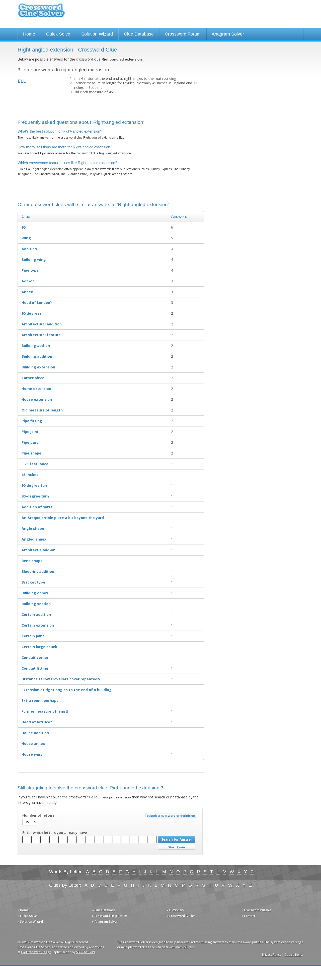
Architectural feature (41, 334)
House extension (37, 399)
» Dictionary (175, 910)
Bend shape (32, 560)
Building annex (35, 593)
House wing (32, 754)
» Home (23, 910)
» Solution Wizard (30, 921)
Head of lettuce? (37, 722)
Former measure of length (45, 711)
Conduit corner (35, 657)
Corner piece (33, 377)
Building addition (37, 356)
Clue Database (139, 34)
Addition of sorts (37, 507)
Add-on (28, 281)
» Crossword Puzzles (256, 910)
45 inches (30, 474)
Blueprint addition (38, 571)
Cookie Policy (293, 954)
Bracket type (33, 582)
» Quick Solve (27, 916)
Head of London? (37, 302)
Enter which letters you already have (54, 832)
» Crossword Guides (181, 916)
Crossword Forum (183, 34)
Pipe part (30, 442)
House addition (35, 732)
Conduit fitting (35, 668)
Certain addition (36, 614)
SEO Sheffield (85, 952)
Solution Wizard (97, 34)
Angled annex (34, 539)
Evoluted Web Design (36, 952)
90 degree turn (35, 485)
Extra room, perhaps (40, 700)
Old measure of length (42, 410)
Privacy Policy (271, 954)
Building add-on (36, 345)
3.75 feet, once (35, 463)
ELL (22, 81)
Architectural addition (42, 324)
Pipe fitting (32, 420)
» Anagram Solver (105, 921)
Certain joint (33, 636)
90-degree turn (35, 496)
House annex (33, 743)
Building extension (38, 367)
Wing (26, 238)
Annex (27, 291)
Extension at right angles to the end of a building (67, 689)
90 (24, 227)
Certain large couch (39, 646)
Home (29, 34)
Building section (36, 603)
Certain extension (38, 625)
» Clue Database (103, 910)
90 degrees (32, 313)
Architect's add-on (38, 550)
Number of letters (38, 815)
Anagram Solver (228, 34)
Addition (29, 248)
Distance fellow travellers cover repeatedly (61, 679)
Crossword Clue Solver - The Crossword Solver (41, 13)
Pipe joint (30, 431)
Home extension (36, 388)
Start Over (176, 847)
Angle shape (33, 528)
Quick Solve (58, 34)
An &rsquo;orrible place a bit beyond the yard (63, 517)
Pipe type (30, 270)
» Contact (248, 916)
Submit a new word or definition (171, 817)
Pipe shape (31, 453)
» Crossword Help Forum (109, 916)
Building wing (34, 259)
